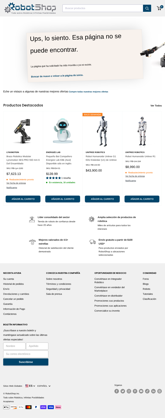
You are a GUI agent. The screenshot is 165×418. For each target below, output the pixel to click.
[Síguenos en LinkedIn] (153, 391)
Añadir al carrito (23, 199)
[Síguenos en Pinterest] (135, 391)
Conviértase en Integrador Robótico (108, 280)
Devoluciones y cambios (16, 294)
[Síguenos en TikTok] (147, 391)
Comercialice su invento (107, 310)
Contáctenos (10, 314)
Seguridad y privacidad (58, 288)
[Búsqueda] (147, 8)
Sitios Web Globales (12, 386)
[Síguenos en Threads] (159, 391)
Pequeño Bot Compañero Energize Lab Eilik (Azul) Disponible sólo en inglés (59, 160)
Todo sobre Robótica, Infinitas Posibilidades (23, 397)
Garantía (7, 304)
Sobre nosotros (54, 278)
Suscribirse (26, 362)
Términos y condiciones (58, 283)
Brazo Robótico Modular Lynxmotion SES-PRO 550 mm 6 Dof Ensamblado (23, 160)
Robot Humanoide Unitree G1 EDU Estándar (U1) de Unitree (101, 158)
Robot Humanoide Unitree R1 (140, 156)
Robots (146, 288)
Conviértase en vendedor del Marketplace (109, 289)
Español (43, 386)
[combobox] (103, 8)
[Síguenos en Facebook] (116, 391)
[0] (159, 8)
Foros (146, 278)
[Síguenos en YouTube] (141, 391)
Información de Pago (14, 309)
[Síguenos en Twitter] (123, 391)
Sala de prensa (54, 294)
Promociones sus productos (109, 300)
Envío (6, 288)
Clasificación (149, 299)
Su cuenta (8, 278)
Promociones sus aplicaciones (110, 305)
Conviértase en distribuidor (108, 295)
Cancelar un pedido (13, 299)
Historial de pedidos (13, 283)
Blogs (146, 283)
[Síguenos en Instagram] (129, 391)
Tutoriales (148, 294)
